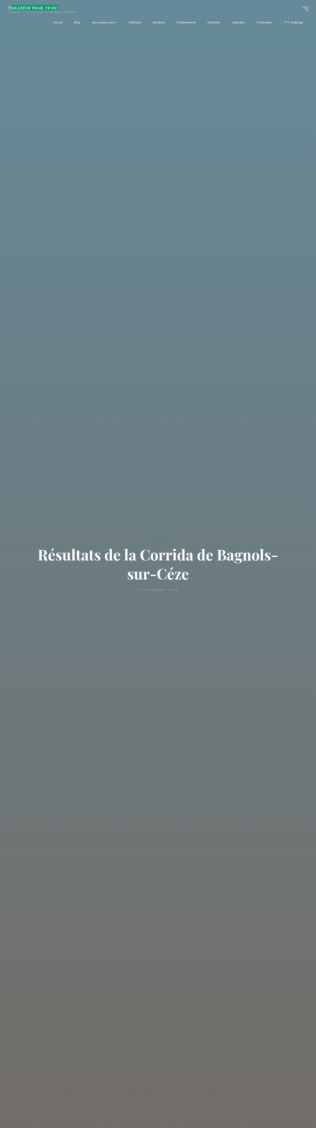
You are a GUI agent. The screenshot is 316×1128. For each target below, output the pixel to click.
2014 (157, 540)
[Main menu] (305, 9)
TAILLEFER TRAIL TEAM (32, 7)
